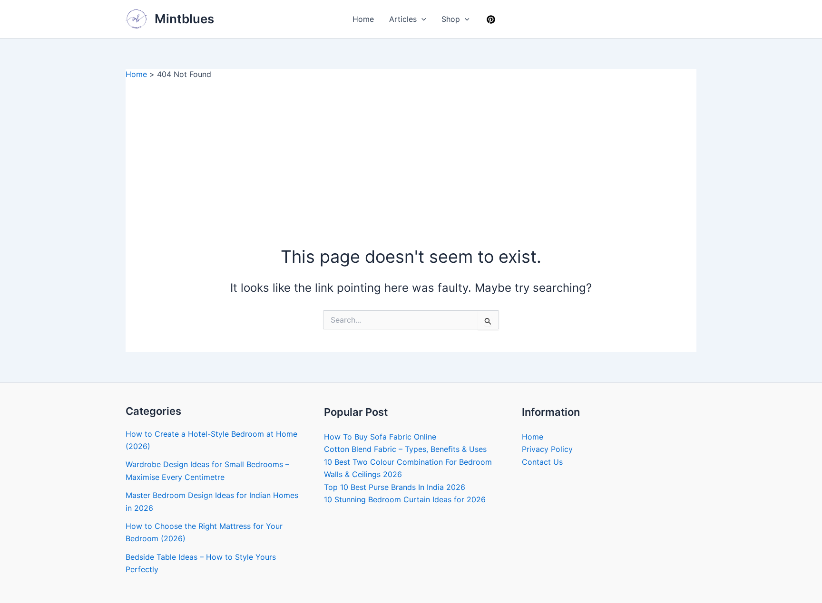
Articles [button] (403, 19)
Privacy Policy (547, 449)
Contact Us (542, 462)
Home (363, 19)
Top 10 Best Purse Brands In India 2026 (394, 487)
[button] (421, 19)
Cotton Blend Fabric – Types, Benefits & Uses (405, 449)
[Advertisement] (411, 150)
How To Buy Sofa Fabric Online (380, 436)
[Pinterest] (491, 19)
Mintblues (184, 18)
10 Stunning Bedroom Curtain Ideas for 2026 (405, 499)
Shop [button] (450, 19)
